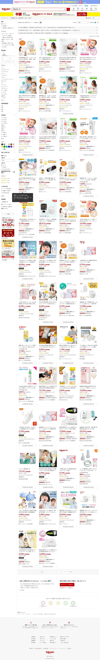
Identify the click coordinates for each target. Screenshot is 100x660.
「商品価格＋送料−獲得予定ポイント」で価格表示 (27, 22)
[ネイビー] (9, 147)
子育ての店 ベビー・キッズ (46, 484)
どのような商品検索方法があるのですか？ (29, 585)
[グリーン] (4, 147)
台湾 (2, 111)
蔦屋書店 (83, 358)
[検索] (68, 9)
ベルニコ (3, 77)
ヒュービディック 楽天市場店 (26, 524)
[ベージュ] (9, 144)
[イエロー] (2, 147)
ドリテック (3, 84)
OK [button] (30, 197)
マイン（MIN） (4, 90)
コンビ (2, 67)
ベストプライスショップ (66, 358)
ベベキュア (3, 97)
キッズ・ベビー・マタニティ (24, 614)
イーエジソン (43, 358)
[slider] (1, 55)
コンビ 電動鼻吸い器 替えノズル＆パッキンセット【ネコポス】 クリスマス (88, 470)
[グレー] (4, 144)
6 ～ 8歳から (4, 134)
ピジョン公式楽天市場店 (25, 72)
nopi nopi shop (64, 399)
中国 (2, 105)
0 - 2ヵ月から (4, 117)
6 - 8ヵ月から (4, 121)
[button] (94, 5)
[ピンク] (13, 144)
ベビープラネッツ (64, 524)
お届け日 (3, 163)
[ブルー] (7, 147)
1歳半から (3, 127)
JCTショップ (43, 191)
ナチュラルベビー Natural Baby (87, 150)
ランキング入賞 (23, 68)
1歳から (3, 125)
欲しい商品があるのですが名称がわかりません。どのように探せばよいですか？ (37, 583)
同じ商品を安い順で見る (68, 113)
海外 (6, 155)
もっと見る (21, 590)
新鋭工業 (3, 96)
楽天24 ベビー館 (84, 273)
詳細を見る (65, 33)
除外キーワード (4, 208)
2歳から (3, 128)
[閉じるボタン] (97, 27)
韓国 (2, 109)
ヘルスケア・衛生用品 (37, 614)
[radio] (1, 23)
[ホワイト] (7, 144)
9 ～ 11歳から (4, 136)
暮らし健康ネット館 (24, 563)
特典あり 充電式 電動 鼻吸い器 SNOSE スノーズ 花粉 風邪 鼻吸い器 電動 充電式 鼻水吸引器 (48, 180)
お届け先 (3, 157)
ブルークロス (4, 94)
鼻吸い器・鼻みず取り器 (49, 614)
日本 (2, 107)
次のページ (72, 571)
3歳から (3, 130)
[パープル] (11, 147)
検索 (9, 61)
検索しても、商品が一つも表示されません (29, 587)
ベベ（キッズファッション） (7, 79)
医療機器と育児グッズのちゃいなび (27, 276)
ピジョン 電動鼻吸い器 (24, 469)
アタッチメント (4, 88)
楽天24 (62, 482)
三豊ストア (42, 319)
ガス (2, 82)
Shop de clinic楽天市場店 (86, 399)
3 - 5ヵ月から (4, 119)
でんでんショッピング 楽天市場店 (27, 234)
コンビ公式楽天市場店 (25, 442)
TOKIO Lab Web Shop (25, 317)
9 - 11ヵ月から (4, 123)
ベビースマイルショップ (45, 71)
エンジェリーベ (4, 86)
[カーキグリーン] (11, 144)
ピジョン (3, 73)
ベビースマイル (4, 71)
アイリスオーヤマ (5, 69)
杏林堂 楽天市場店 (24, 479)
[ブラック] (2, 144)
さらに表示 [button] (4, 46)
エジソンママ (4, 75)
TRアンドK (3, 81)
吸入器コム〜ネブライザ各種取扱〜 (47, 399)
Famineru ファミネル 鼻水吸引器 (68, 71)
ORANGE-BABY (84, 483)
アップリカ (3, 92)
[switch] (14, 172)
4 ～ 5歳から (4, 132)
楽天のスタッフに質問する (67, 584)
